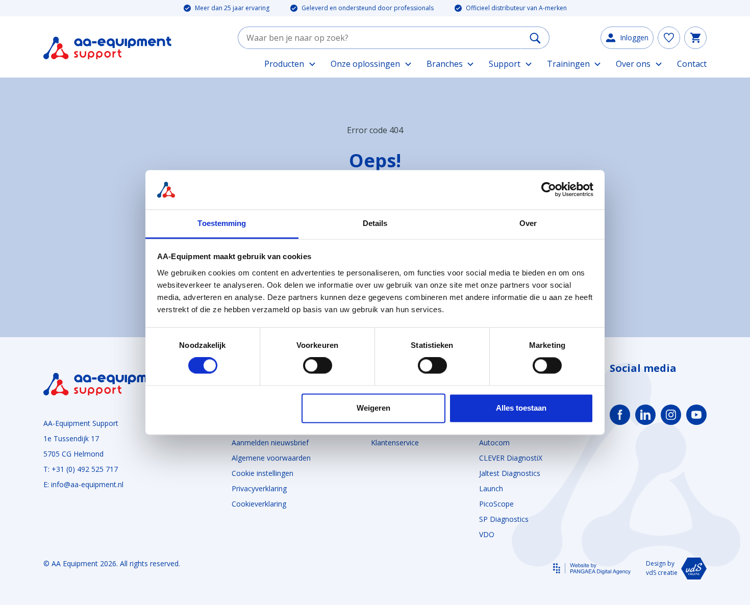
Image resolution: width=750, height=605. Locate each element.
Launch (491, 488)
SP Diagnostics (504, 519)
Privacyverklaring (259, 488)
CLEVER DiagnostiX (510, 458)
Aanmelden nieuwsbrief (270, 442)
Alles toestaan (521, 408)
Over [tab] (528, 223)
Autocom (494, 442)
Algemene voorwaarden (271, 458)
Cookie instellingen (262, 473)
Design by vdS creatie (662, 568)
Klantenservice (395, 442)
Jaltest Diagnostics (509, 473)
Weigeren (373, 408)
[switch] (317, 366)
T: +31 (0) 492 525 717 (80, 469)
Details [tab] (375, 223)
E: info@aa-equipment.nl (83, 484)
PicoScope (496, 504)
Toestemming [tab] (221, 223)
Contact (692, 63)
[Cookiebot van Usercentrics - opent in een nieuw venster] (548, 189)
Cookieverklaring (259, 504)
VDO (486, 534)
